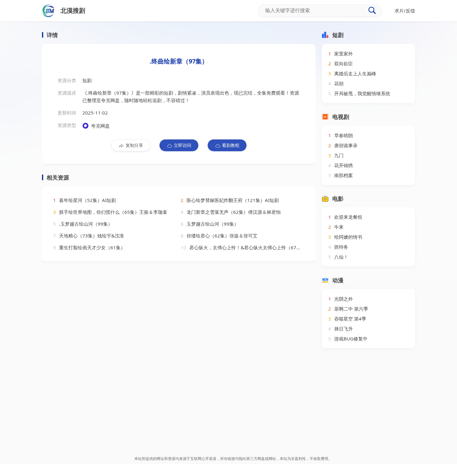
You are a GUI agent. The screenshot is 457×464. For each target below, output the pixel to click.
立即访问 (182, 145)
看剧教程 (230, 145)
